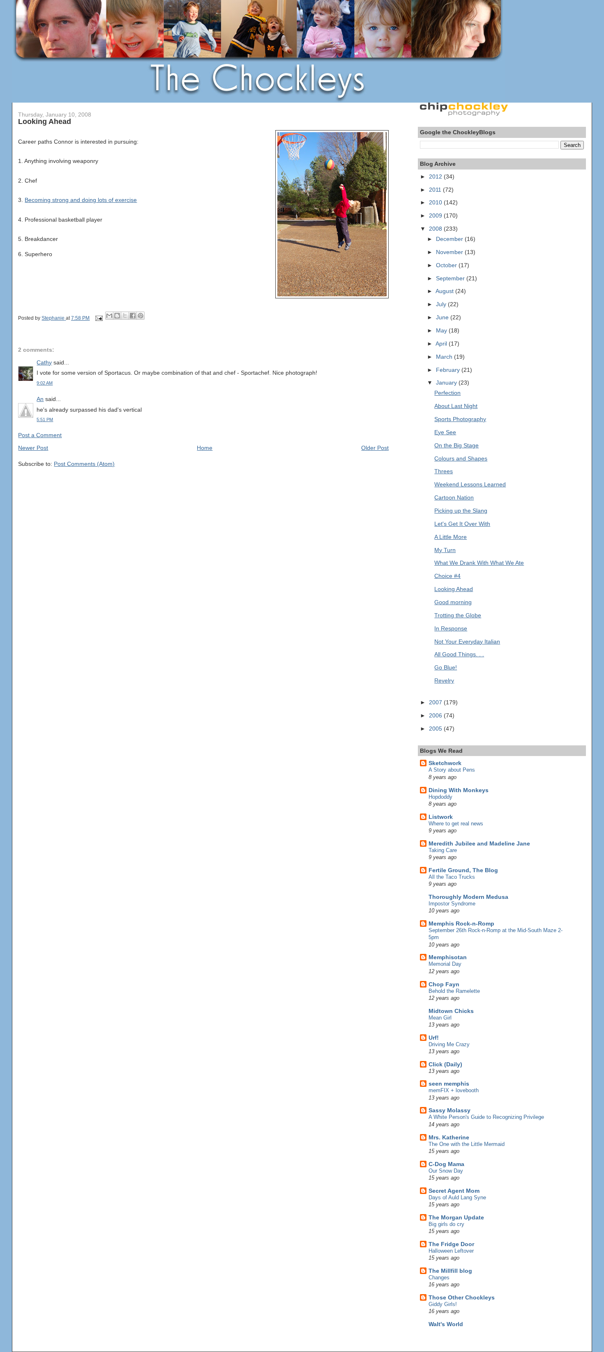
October (447, 265)
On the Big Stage (456, 445)
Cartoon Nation (454, 497)
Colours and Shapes (460, 458)
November (450, 252)
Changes (439, 1277)
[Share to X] (125, 316)
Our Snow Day (446, 1171)
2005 (436, 728)
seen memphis (449, 1083)
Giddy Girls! (443, 1304)
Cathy (44, 362)
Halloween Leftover (451, 1251)
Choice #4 (447, 576)
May (442, 330)
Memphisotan (448, 957)
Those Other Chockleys (462, 1297)
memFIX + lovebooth (454, 1090)
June (443, 317)
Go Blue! (445, 667)
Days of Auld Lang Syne (457, 1197)
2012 (436, 176)
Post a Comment (40, 435)
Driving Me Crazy (449, 1044)
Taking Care (443, 850)
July (442, 304)
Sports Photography (460, 419)
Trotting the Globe (457, 615)
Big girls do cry (446, 1224)
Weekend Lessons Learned (470, 484)
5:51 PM (45, 419)
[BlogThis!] (117, 316)
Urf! (434, 1037)
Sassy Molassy (449, 1110)
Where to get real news (456, 823)
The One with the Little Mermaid (467, 1144)
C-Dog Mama (446, 1164)
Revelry (444, 680)
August (445, 291)
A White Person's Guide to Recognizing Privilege (486, 1117)
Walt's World (446, 1324)
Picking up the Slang (460, 510)
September (451, 278)
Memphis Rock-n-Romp (461, 923)
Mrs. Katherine (449, 1137)
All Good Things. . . (459, 654)
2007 (436, 702)
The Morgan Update (456, 1217)
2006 (436, 715)
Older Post (375, 448)
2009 (436, 215)
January (447, 382)
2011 (436, 189)
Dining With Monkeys (459, 790)
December (450, 239)
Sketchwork (445, 763)
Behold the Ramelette (454, 991)
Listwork (441, 816)
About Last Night (455, 406)
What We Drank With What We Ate (479, 562)
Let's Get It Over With (462, 523)
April (442, 343)
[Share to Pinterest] (140, 316)
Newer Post (33, 448)
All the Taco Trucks (452, 877)
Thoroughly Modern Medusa (468, 897)
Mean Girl (440, 1018)
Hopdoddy (440, 797)
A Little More (450, 537)
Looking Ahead (453, 589)
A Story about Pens (452, 770)
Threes (443, 471)
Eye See (445, 432)
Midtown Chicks (451, 1011)
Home (204, 448)
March (445, 356)
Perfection (447, 393)
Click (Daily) (445, 1064)
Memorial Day (445, 964)
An (40, 399)
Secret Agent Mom (454, 1190)
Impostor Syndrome (452, 904)
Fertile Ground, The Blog (463, 870)
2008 (436, 228)
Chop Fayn (444, 984)
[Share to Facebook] (133, 316)
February (448, 370)
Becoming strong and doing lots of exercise (81, 200)
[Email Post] (98, 318)
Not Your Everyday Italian (467, 641)
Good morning (453, 602)
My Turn (445, 550)
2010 (436, 202)
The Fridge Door (451, 1244)
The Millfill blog (450, 1270)
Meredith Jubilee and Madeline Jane (479, 843)
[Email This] (109, 316)
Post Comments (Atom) (84, 464)
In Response (450, 628)
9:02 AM (45, 382)
